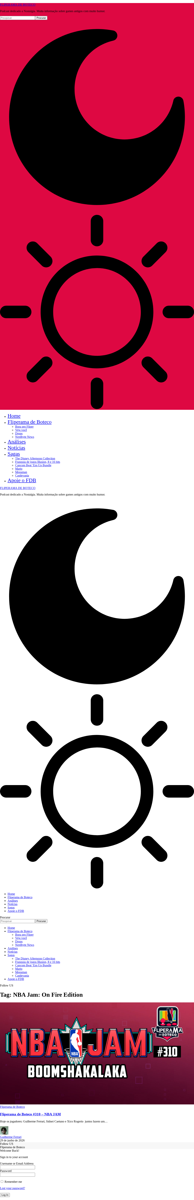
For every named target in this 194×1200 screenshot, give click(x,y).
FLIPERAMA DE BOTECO (17, 4)
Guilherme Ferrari (10, 1137)
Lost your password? (12, 1188)
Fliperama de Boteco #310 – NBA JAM (30, 1114)
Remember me (13, 1181)
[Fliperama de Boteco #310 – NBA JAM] (97, 1103)
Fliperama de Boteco (12, 1106)
